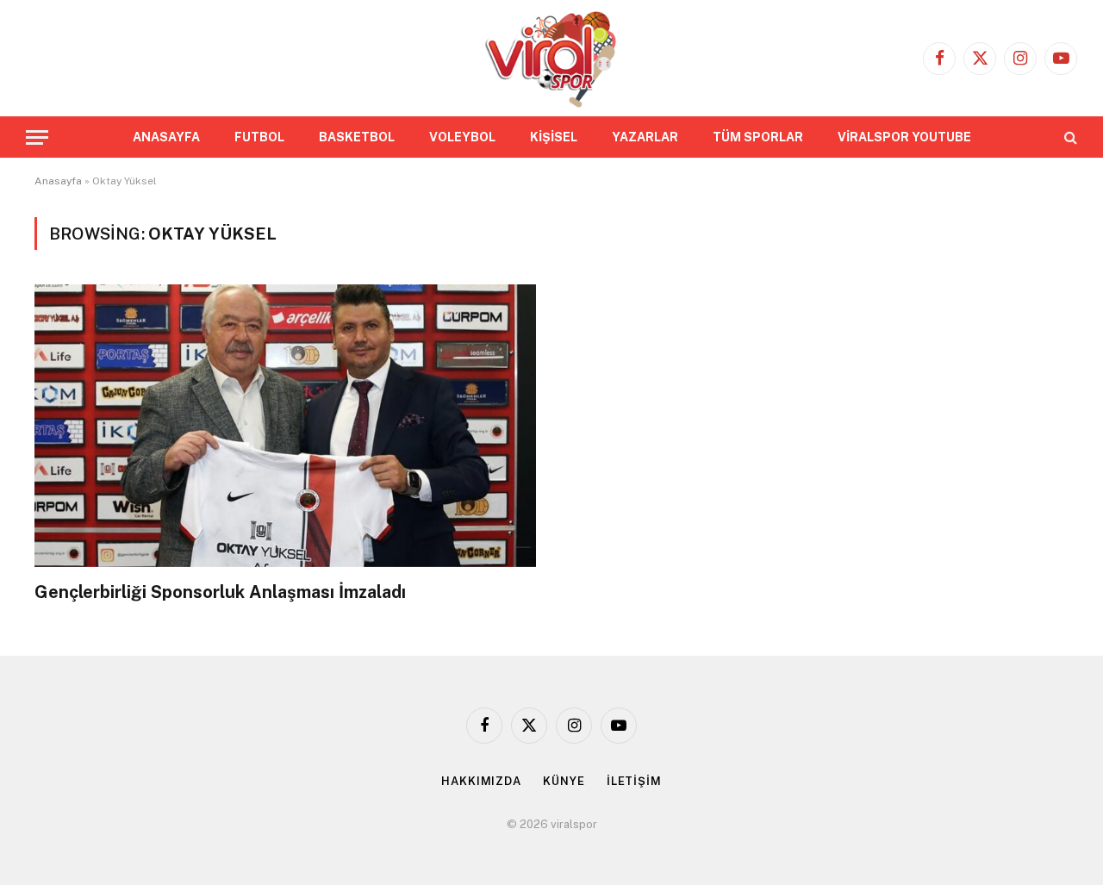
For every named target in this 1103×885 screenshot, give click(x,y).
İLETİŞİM (634, 781)
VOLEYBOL (462, 137)
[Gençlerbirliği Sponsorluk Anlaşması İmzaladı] (285, 425)
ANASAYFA (166, 137)
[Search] (1069, 137)
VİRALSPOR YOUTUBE (904, 137)
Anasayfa (58, 181)
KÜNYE (564, 781)
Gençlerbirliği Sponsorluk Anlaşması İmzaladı (220, 592)
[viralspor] (551, 58)
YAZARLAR (645, 137)
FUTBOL (259, 137)
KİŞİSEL (553, 137)
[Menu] (37, 137)
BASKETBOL (357, 137)
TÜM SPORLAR (758, 137)
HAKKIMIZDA (481, 781)
